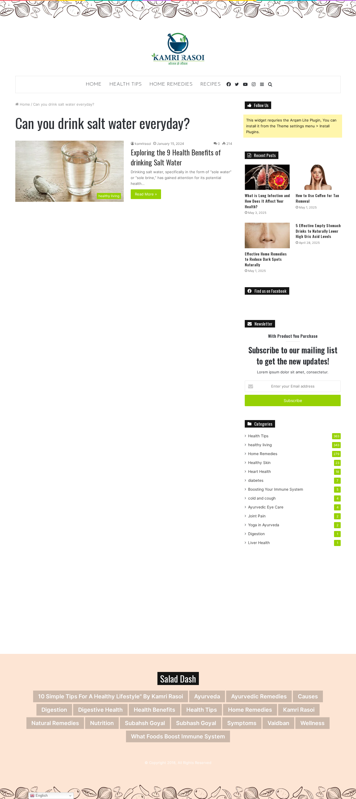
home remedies (250, 709)
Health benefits (154, 709)
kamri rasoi (299, 709)
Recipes (210, 84)
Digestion (256, 534)
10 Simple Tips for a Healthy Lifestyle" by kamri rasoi (110, 696)
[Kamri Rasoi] (178, 48)
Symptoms (241, 723)
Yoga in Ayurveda (263, 525)
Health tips (201, 709)
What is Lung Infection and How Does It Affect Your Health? (267, 200)
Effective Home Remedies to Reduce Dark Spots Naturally (266, 259)
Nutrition (102, 723)
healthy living (260, 445)
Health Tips (125, 84)
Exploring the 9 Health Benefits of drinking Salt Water (176, 157)
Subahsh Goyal (145, 723)
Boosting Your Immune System (275, 489)
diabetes (255, 480)
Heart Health (259, 471)
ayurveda (207, 696)
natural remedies (55, 723)
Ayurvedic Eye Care (265, 507)
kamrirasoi (143, 144)
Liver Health (259, 542)
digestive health (100, 709)
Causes (308, 696)
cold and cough (262, 498)
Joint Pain (257, 516)
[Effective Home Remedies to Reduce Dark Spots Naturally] (267, 235)
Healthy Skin (259, 462)
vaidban (278, 723)
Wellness (312, 723)
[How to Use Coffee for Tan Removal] (318, 177)
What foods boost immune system (178, 736)
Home (94, 84)
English (41, 795)
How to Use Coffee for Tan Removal (317, 198)
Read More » (146, 194)
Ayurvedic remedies (259, 696)
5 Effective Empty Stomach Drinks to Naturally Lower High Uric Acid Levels (318, 230)
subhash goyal (196, 723)
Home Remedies (170, 84)
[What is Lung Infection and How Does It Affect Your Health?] (267, 177)
